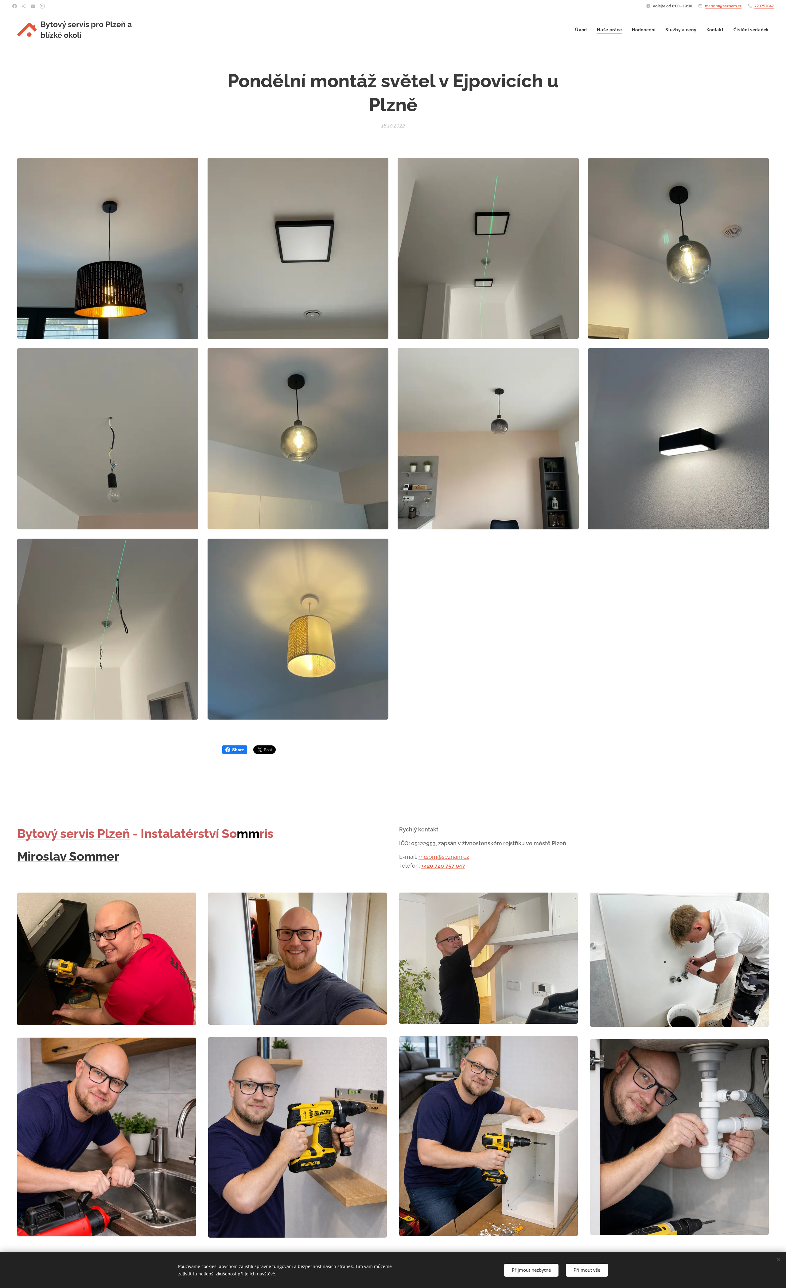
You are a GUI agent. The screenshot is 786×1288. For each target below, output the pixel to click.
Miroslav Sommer (68, 856)
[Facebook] (14, 6)
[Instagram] (42, 6)
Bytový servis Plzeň (73, 833)
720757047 (764, 6)
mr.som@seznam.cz (723, 6)
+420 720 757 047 (443, 865)
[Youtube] (33, 6)
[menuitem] (583, 29)
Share (238, 749)
